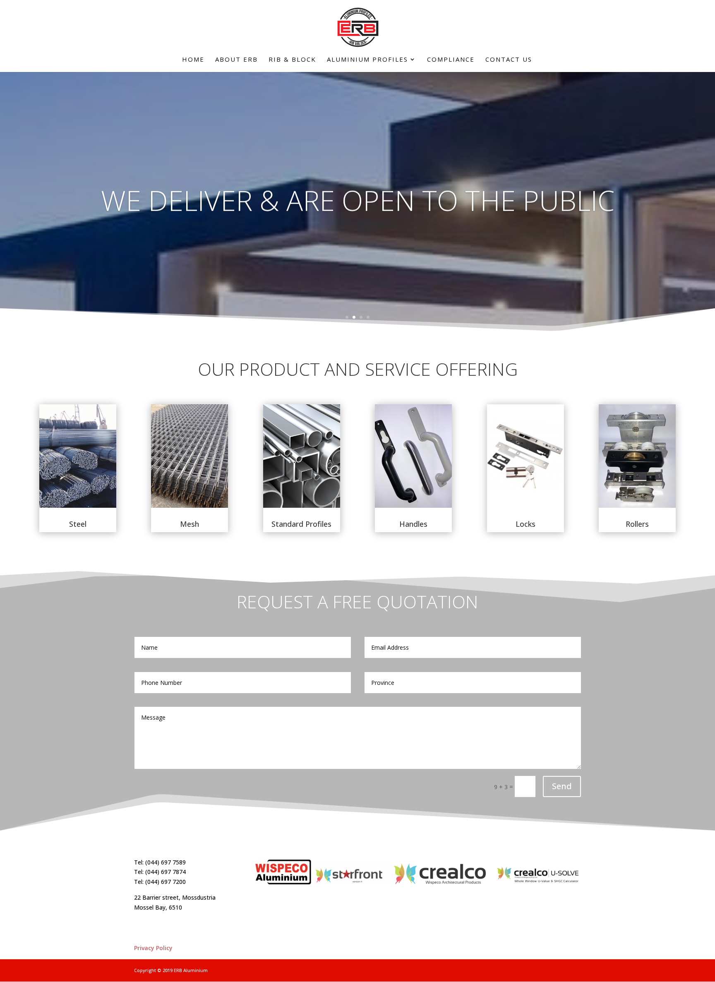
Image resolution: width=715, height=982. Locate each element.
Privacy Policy (153, 948)
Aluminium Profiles (367, 59)
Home (193, 59)
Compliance (451, 59)
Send (562, 786)
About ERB (236, 59)
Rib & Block (292, 59)
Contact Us (508, 59)
